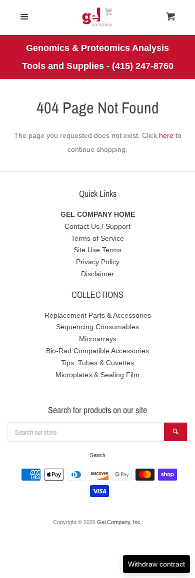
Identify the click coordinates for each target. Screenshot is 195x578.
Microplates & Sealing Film (98, 375)
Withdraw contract (156, 564)
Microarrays (97, 339)
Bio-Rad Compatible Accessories (97, 351)
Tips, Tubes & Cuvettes (97, 363)
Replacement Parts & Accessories (97, 315)
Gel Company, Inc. (119, 522)
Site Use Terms (98, 250)
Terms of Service (97, 238)
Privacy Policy (98, 262)
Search (97, 455)
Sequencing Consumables (97, 327)
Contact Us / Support (97, 226)
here (166, 135)
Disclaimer (97, 274)
